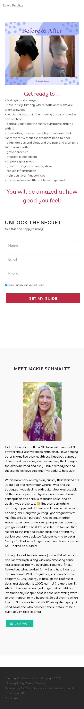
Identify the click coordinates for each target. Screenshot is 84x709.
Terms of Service (35, 683)
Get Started (12, 698)
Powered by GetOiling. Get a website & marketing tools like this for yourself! (40, 691)
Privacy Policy (15, 683)
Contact (21, 623)
